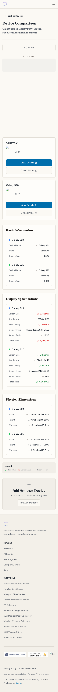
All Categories (10, 559)
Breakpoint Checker (13, 637)
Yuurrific (43, 679)
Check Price (27, 170)
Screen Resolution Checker (16, 583)
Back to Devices (15, 16)
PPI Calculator (10, 605)
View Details (27, 162)
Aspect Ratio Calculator (15, 626)
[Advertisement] (29, 103)
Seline (18, 683)
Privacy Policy (10, 668)
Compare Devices (12, 565)
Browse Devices (29, 502)
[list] (29, 654)
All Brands (8, 554)
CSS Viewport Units (13, 632)
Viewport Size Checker (14, 594)
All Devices (9, 548)
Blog (6, 570)
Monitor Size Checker (14, 589)
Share (31, 47)
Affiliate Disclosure (27, 668)
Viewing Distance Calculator (17, 621)
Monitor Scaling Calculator (16, 610)
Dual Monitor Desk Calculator (18, 616)
